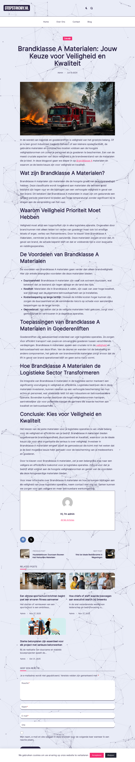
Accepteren (97, 755)
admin (60, 73)
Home (46, 22)
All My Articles (67, 520)
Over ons (60, 22)
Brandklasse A (84, 160)
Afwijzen (110, 755)
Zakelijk (67, 38)
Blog (90, 22)
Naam (25, 706)
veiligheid (101, 345)
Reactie (26, 683)
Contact (76, 22)
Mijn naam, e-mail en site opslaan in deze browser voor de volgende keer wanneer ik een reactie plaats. (64, 738)
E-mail (25, 716)
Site (23, 725)
